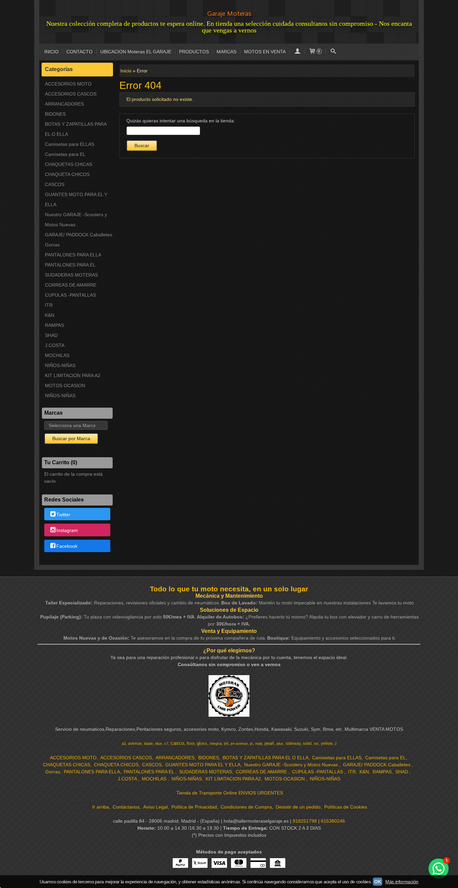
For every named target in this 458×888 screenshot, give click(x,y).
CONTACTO (79, 51)
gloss (202, 743)
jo (251, 744)
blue (158, 744)
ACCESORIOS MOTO (68, 83)
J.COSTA (54, 345)
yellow (326, 743)
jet (226, 743)
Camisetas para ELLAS (69, 144)
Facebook (66, 546)
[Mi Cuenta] (297, 52)
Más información (401, 881)
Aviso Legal (155, 807)
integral (216, 744)
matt (258, 744)
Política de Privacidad (194, 807)
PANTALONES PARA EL (70, 265)
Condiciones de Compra (246, 807)
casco (177, 743)
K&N (49, 315)
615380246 (333, 821)
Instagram (67, 530)
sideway (293, 743)
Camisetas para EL (65, 154)
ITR (49, 305)
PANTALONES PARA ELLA (73, 254)
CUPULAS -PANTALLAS (70, 295)
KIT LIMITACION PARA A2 (72, 375)
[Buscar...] (333, 52)
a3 (124, 744)
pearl (269, 743)
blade (148, 744)
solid (307, 743)
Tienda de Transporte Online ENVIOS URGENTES (229, 792)
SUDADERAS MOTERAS (71, 275)
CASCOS (54, 184)
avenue (135, 743)
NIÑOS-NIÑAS (60, 365)
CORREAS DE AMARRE (70, 285)
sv (316, 743)
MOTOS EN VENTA (265, 51)
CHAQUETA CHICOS (67, 174)
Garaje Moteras (229, 13)
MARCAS (226, 51)
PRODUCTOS (194, 51)
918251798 (305, 821)
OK (377, 881)
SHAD (51, 335)
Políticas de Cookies (345, 807)
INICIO (51, 51)
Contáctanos (126, 807)
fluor (190, 743)
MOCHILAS (57, 355)
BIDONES (55, 114)
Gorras (52, 244)
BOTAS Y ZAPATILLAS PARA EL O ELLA (75, 129)
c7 (166, 744)
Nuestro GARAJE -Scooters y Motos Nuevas (76, 219)
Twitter (63, 514)
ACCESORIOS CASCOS (71, 94)
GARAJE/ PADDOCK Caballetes (78, 234)
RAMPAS (54, 325)
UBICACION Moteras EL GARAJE (135, 51)
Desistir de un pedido (298, 807)
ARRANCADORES (64, 104)
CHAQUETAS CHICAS (68, 164)
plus (280, 744)
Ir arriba (100, 807)
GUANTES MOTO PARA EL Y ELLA (76, 199)
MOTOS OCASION (65, 385)
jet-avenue (239, 744)
